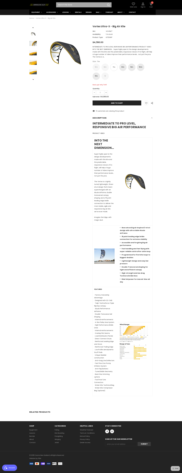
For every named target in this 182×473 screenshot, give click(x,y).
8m (122, 67)
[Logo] (39, 5)
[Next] (33, 79)
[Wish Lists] (146, 102)
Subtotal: (96, 97)
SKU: (94, 31)
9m (131, 67)
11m (96, 76)
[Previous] (33, 27)
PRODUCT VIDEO (99, 133)
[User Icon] (143, 3)
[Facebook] (107, 431)
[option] (64, 53)
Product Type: (98, 37)
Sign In (143, 7)
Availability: (97, 34)
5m (96, 67)
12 (105, 76)
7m (114, 67)
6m (105, 67)
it (33, 458)
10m (140, 67)
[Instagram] (112, 431)
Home (31, 18)
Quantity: (96, 89)
